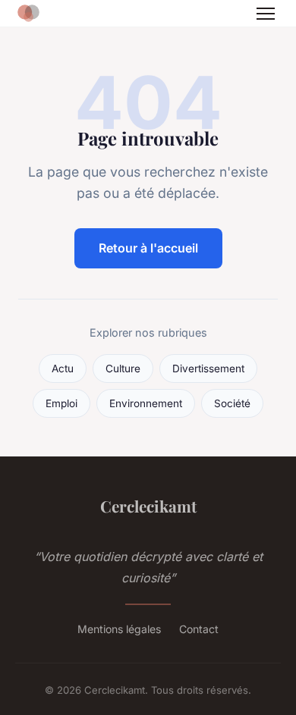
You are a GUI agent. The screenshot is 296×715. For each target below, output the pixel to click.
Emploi (61, 403)
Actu (63, 368)
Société (232, 403)
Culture (122, 368)
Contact (199, 628)
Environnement (145, 403)
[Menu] (265, 14)
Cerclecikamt (148, 505)
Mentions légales (119, 628)
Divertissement (208, 368)
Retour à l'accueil (148, 248)
